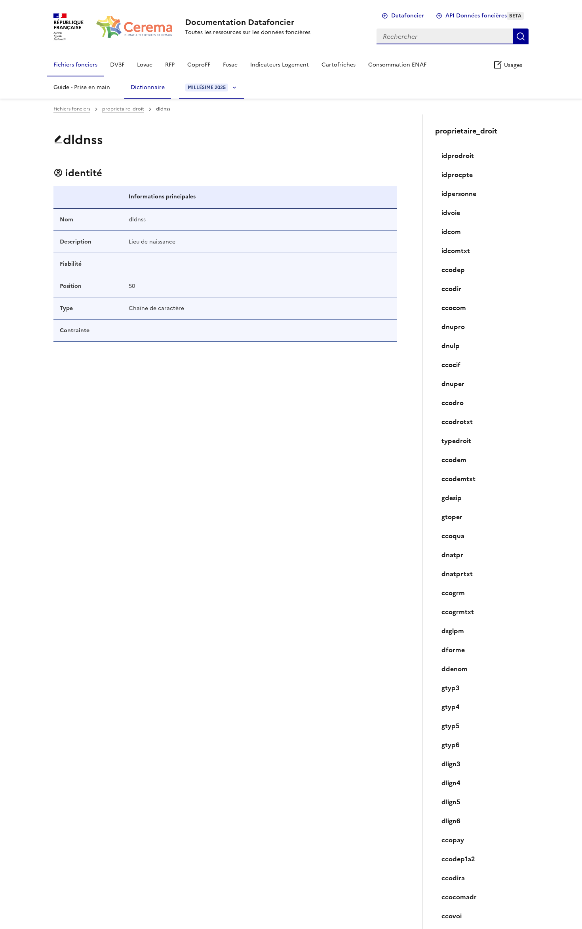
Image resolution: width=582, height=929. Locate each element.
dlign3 (450, 764)
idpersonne (458, 193)
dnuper (452, 383)
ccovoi (451, 916)
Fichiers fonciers (75, 65)
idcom (451, 231)
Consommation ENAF (397, 65)
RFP (170, 65)
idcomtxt (455, 250)
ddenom (454, 669)
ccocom (453, 307)
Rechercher (521, 36)
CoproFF (198, 65)
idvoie (450, 212)
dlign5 (450, 802)
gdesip (451, 498)
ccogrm (453, 593)
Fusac (230, 65)
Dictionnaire (148, 87)
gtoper (451, 517)
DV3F (117, 65)
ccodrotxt (457, 421)
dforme (453, 650)
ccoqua (452, 536)
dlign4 (450, 783)
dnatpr (452, 555)
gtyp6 (450, 745)
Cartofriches (338, 65)
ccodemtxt (458, 479)
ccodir (451, 288)
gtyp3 (450, 688)
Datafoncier (407, 15)
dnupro (453, 326)
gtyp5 (450, 726)
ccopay (452, 840)
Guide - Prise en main (81, 87)
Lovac (144, 65)
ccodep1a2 (458, 859)
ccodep (453, 269)
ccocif (450, 364)
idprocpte (457, 174)
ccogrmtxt (457, 612)
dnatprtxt (457, 574)
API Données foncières (483, 15)
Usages (512, 65)
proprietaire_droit (123, 108)
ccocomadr (459, 897)
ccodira (453, 878)
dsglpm (452, 631)
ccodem (453, 459)
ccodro (452, 402)
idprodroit (457, 155)
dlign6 (450, 821)
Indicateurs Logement (279, 65)
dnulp (450, 345)
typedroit (456, 440)
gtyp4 (450, 707)
